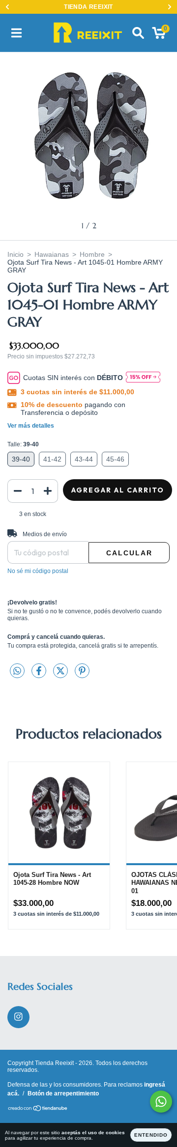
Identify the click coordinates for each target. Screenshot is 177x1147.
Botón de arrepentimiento (63, 1093)
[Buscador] (138, 33)
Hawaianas (51, 254)
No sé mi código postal (37, 571)
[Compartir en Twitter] (61, 675)
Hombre (92, 254)
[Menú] (16, 33)
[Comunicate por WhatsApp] (161, 1102)
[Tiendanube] (38, 1109)
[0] (159, 35)
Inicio (15, 254)
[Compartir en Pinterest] (82, 675)
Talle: (23, 444)
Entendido (151, 1135)
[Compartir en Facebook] (39, 675)
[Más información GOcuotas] (143, 378)
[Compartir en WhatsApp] (17, 671)
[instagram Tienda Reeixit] (18, 1017)
